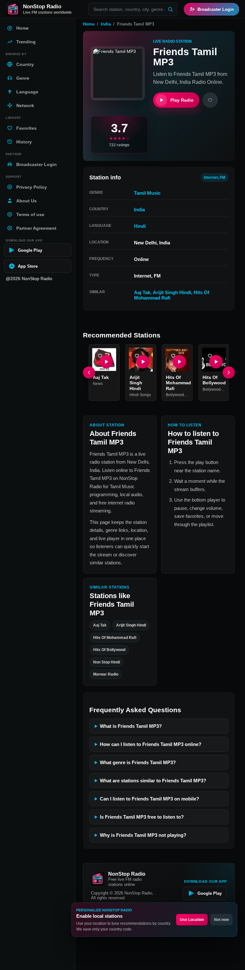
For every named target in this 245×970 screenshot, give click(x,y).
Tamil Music (147, 193)
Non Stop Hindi (106, 662)
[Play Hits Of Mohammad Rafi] (179, 361)
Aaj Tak (142, 292)
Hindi (140, 226)
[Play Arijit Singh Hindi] (142, 361)
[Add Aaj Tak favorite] (100, 355)
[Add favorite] (210, 100)
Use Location (192, 919)
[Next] (229, 372)
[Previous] (89, 372)
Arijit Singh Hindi (172, 292)
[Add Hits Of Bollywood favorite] (209, 355)
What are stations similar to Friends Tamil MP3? (153, 780)
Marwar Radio (105, 674)
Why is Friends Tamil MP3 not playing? (143, 835)
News (98, 383)
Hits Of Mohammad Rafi (178, 382)
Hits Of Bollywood (109, 650)
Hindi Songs (140, 395)
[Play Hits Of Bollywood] (215, 361)
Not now (221, 919)
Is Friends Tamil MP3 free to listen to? (142, 817)
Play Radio (182, 100)
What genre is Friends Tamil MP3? (138, 762)
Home (88, 24)
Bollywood (175, 395)
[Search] (170, 9)
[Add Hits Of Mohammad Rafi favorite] (173, 355)
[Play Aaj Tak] (106, 361)
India (106, 24)
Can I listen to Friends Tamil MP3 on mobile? (149, 798)
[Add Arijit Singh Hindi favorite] (136, 355)
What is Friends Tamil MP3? (131, 726)
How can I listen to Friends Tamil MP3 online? (150, 744)
